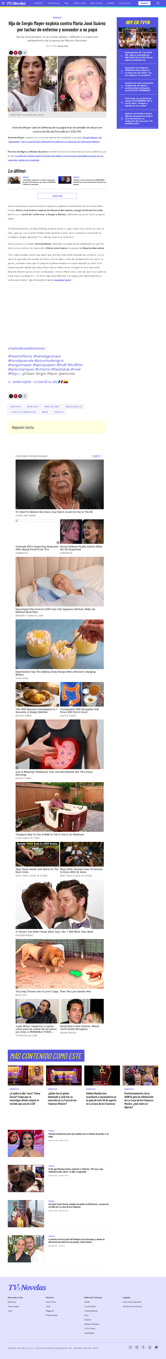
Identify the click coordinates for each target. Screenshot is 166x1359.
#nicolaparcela (20, 360)
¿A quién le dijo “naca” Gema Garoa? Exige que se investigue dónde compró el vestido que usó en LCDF (25, 1098)
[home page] (16, 3)
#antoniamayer (21, 369)
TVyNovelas (58, 412)
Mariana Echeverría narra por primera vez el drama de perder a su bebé (79, 1135)
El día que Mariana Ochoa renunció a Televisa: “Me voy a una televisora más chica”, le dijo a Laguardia (76, 1170)
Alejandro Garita (63, 46)
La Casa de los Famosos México (23, 412)
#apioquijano (44, 364)
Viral (66, 3)
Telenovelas (53, 3)
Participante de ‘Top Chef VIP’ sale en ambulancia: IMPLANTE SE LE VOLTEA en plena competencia (139, 56)
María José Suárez (52, 406)
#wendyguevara (46, 356)
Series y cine (79, 3)
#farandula (60, 369)
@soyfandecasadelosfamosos (26, 348)
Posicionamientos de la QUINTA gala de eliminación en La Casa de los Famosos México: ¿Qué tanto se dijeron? (138, 1100)
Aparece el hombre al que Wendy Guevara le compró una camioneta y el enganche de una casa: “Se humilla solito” (139, 118)
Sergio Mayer (15, 406)
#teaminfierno (20, 356)
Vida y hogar (96, 3)
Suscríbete (144, 3)
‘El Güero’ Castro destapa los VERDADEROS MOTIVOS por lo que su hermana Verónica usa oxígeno (89, 182)
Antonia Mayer (32, 406)
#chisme (42, 369)
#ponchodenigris (48, 360)
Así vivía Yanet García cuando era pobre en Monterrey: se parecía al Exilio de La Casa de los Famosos (79, 1205)
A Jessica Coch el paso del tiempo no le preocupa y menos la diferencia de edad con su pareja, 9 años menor (77, 1240)
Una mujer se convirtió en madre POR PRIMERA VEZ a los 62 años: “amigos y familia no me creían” (138, 102)
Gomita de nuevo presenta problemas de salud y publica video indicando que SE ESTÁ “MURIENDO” (139, 87)
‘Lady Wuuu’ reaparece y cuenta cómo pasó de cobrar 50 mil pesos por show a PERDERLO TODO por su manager (39, 182)
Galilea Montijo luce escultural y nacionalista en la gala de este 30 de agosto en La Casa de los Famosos (101, 1098)
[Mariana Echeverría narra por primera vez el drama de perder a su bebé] (26, 1143)
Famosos (38, 3)
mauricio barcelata (73, 406)
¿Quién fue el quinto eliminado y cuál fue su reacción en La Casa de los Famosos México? (62, 1098)
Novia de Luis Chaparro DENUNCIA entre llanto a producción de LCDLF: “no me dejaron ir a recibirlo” (138, 71)
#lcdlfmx (75, 364)
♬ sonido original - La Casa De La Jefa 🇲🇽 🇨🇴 (38, 381)
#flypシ (14, 373)
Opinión (110, 3)
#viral (75, 369)
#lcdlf (61, 364)
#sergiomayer (20, 364)
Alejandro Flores (63, 1140)
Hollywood (124, 3)
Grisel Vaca (62, 1246)
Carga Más (57, 196)
